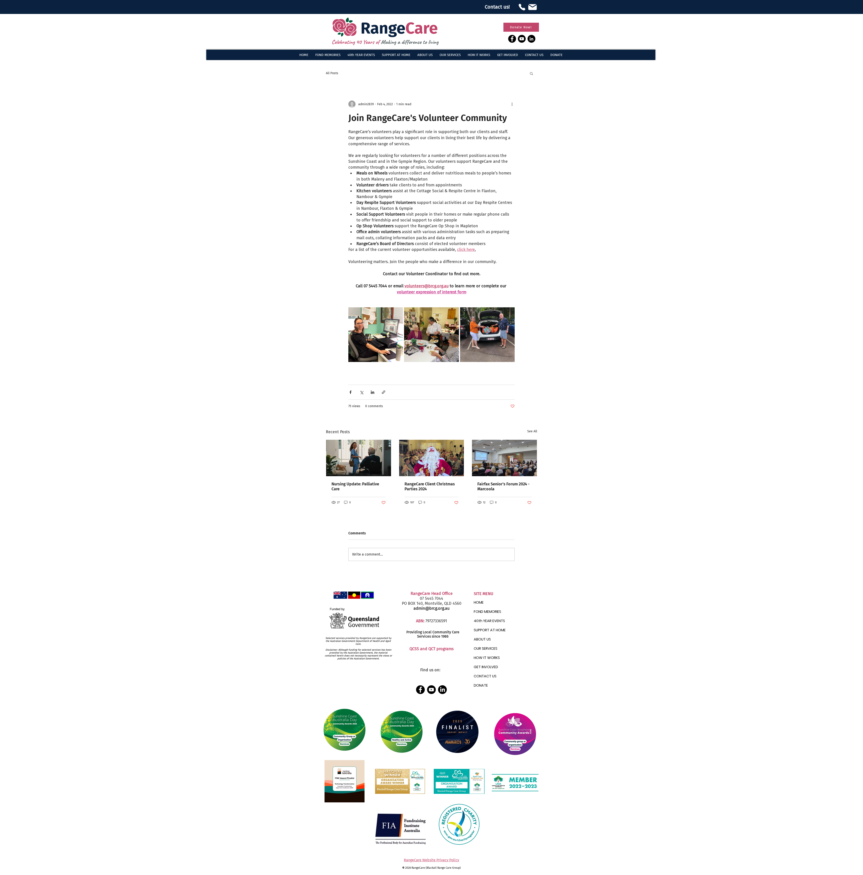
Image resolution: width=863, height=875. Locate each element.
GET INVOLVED (486, 667)
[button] (425, 55)
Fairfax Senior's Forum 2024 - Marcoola (503, 486)
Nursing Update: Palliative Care (355, 486)
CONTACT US (485, 676)
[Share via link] (383, 392)
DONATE (481, 685)
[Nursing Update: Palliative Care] (358, 458)
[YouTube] (522, 39)
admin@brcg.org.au (431, 608)
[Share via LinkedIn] (372, 392)
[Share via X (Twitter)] (361, 392)
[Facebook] (512, 39)
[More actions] (512, 104)
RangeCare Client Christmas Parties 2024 (430, 486)
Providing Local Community (428, 632)
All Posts (332, 73)
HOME (479, 602)
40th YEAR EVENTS (489, 620)
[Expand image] (375, 334)
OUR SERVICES (485, 648)
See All (532, 431)
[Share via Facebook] (350, 392)
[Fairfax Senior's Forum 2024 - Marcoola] (504, 458)
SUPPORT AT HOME (490, 630)
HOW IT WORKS (487, 657)
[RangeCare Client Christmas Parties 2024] (431, 458)
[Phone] (521, 7)
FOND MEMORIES (487, 611)
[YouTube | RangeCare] (431, 689)
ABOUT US (482, 639)
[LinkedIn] (531, 39)
